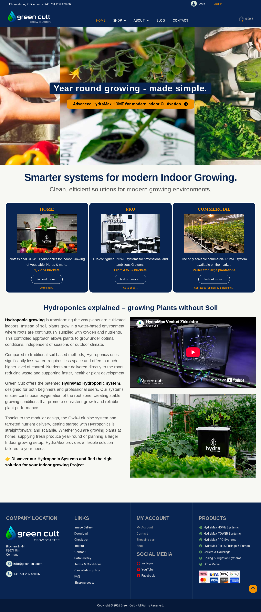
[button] (119, 20)
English (218, 3)
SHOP (117, 20)
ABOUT (139, 20)
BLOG (160, 20)
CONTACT (180, 20)
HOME (100, 20)
